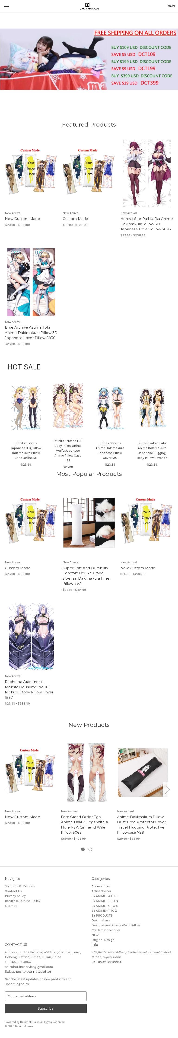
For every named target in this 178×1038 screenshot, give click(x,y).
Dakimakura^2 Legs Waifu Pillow (116, 925)
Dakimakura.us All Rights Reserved (42, 1022)
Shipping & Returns (20, 886)
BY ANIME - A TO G (105, 896)
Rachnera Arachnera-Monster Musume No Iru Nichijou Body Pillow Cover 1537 (29, 689)
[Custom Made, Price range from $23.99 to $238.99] (89, 174)
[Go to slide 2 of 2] (90, 849)
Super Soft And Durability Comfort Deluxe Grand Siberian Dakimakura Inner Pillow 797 (87, 576)
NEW (95, 935)
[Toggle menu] (6, 6)
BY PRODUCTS (102, 915)
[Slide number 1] (89, 59)
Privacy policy (15, 896)
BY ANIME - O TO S (105, 906)
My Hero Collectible (106, 930)
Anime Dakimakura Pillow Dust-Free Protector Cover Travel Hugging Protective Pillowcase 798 (141, 825)
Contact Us (13, 891)
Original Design (103, 940)
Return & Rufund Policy (22, 901)
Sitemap (11, 906)
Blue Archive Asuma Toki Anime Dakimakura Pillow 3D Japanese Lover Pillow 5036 (31, 332)
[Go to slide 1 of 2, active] (83, 849)
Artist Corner (101, 891)
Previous (6, 790)
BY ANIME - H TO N (105, 901)
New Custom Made (22, 218)
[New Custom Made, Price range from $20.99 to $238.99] (31, 174)
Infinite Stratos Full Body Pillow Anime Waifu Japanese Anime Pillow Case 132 (68, 450)
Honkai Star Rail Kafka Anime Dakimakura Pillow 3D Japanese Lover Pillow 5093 (146, 223)
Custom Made (75, 218)
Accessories (101, 886)
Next (167, 790)
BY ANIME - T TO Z (104, 911)
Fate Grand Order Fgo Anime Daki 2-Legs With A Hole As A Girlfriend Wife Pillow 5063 (84, 825)
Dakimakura (101, 920)
